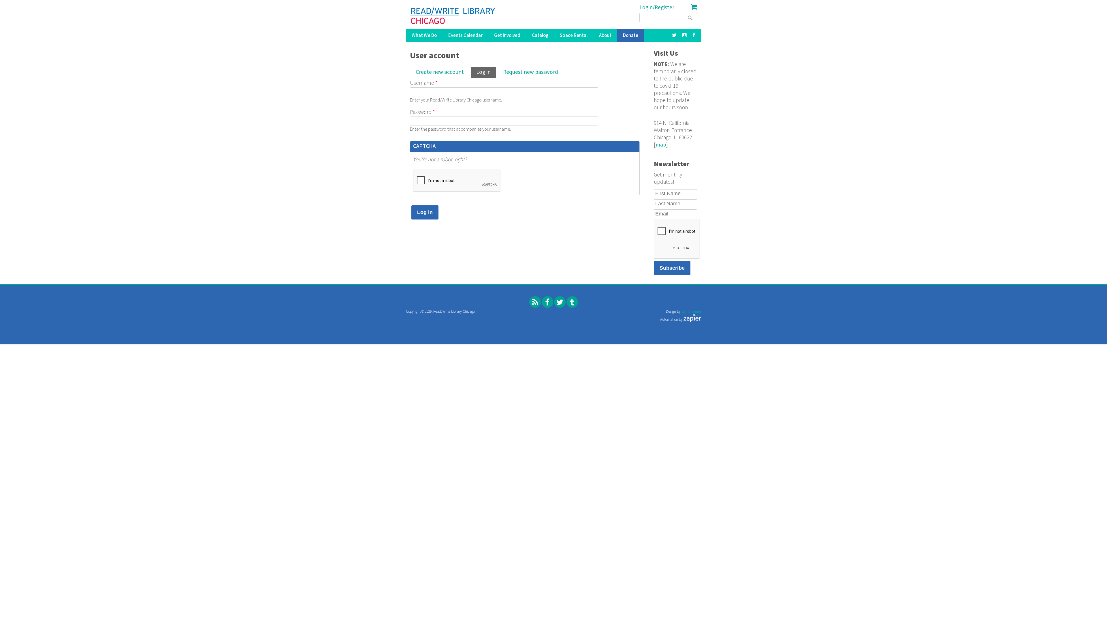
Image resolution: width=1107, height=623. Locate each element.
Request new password (530, 72)
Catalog (540, 35)
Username (423, 83)
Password (422, 112)
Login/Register (656, 7)
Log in (486, 72)
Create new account (440, 72)
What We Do (424, 35)
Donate (630, 35)
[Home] (453, 16)
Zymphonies (691, 311)
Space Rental (574, 35)
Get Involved (507, 35)
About (605, 35)
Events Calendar (465, 35)
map (661, 145)
